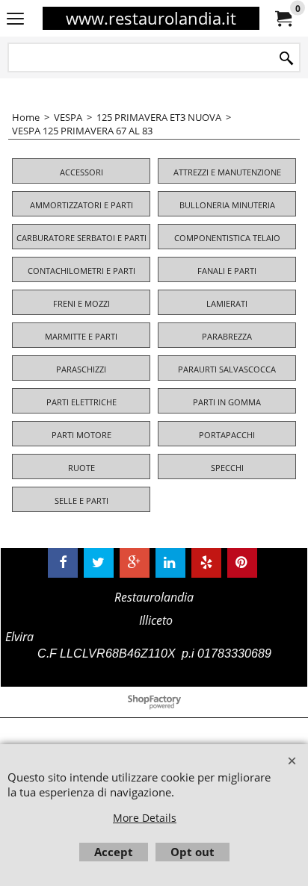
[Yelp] (206, 563)
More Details (144, 818)
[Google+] (135, 563)
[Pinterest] (242, 563)
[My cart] (282, 19)
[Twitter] (99, 563)
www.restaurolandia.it (151, 18)
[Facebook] (63, 563)
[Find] (286, 59)
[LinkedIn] (170, 563)
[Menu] (15, 19)
